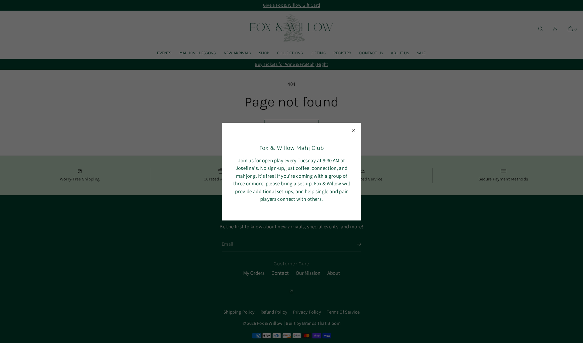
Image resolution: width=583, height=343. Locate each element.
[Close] (353, 130)
